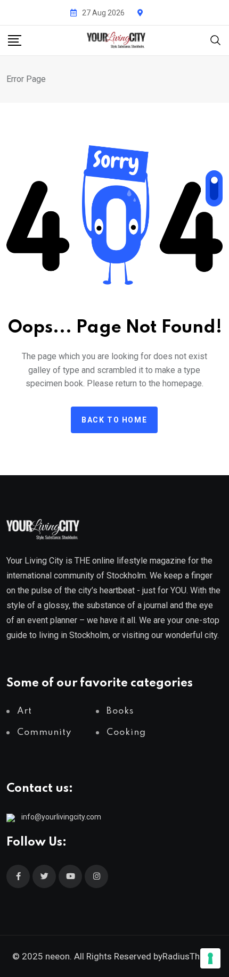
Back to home (114, 420)
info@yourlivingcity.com (61, 817)
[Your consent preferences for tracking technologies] (210, 958)
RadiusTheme (189, 956)
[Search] (215, 39)
